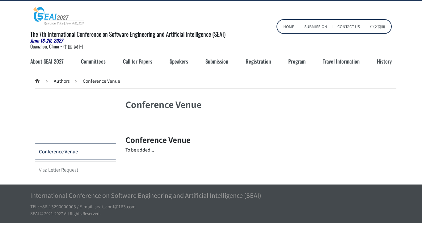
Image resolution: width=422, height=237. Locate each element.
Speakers (179, 61)
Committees (93, 61)
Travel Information (341, 61)
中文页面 (377, 26)
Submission (216, 61)
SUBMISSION (315, 26)
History (384, 61)
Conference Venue (58, 151)
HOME (288, 26)
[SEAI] (60, 15)
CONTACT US (348, 26)
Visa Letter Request (58, 169)
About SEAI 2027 (47, 61)
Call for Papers (137, 61)
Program (297, 61)
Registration (258, 61)
